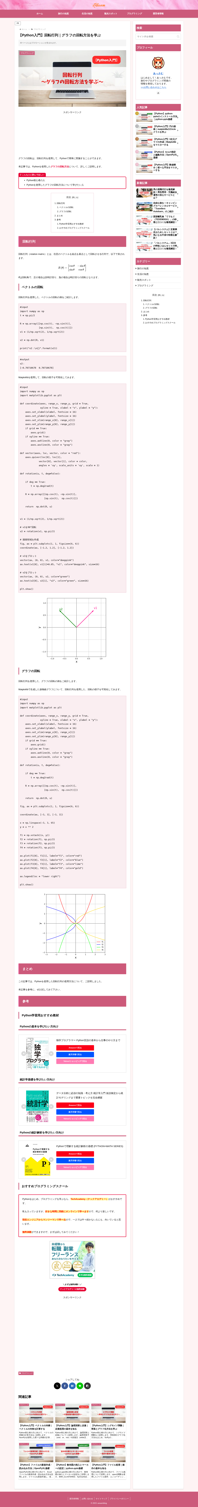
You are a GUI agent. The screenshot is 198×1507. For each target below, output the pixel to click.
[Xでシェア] (57, 1385)
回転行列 (61, 203)
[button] (87, 1385)
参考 (59, 219)
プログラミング (27, 1373)
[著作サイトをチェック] (158, 93)
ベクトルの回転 (66, 207)
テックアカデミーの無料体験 (72, 1289)
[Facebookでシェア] (64, 1385)
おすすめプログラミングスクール (74, 228)
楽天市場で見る (75, 1054)
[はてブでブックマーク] (72, 1385)
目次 (68, 197)
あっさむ (158, 73)
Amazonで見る (75, 1048)
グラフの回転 (65, 211)
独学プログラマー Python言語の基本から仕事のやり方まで (88, 1040)
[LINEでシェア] (80, 1385)
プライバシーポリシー (119, 1499)
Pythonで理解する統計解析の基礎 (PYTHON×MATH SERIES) (89, 1146)
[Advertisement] (72, 133)
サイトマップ (101, 1499)
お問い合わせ (87, 1499)
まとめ (60, 215)
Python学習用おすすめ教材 (71, 224)
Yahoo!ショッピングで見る (75, 1061)
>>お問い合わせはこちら (153, 87)
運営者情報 (74, 1499)
